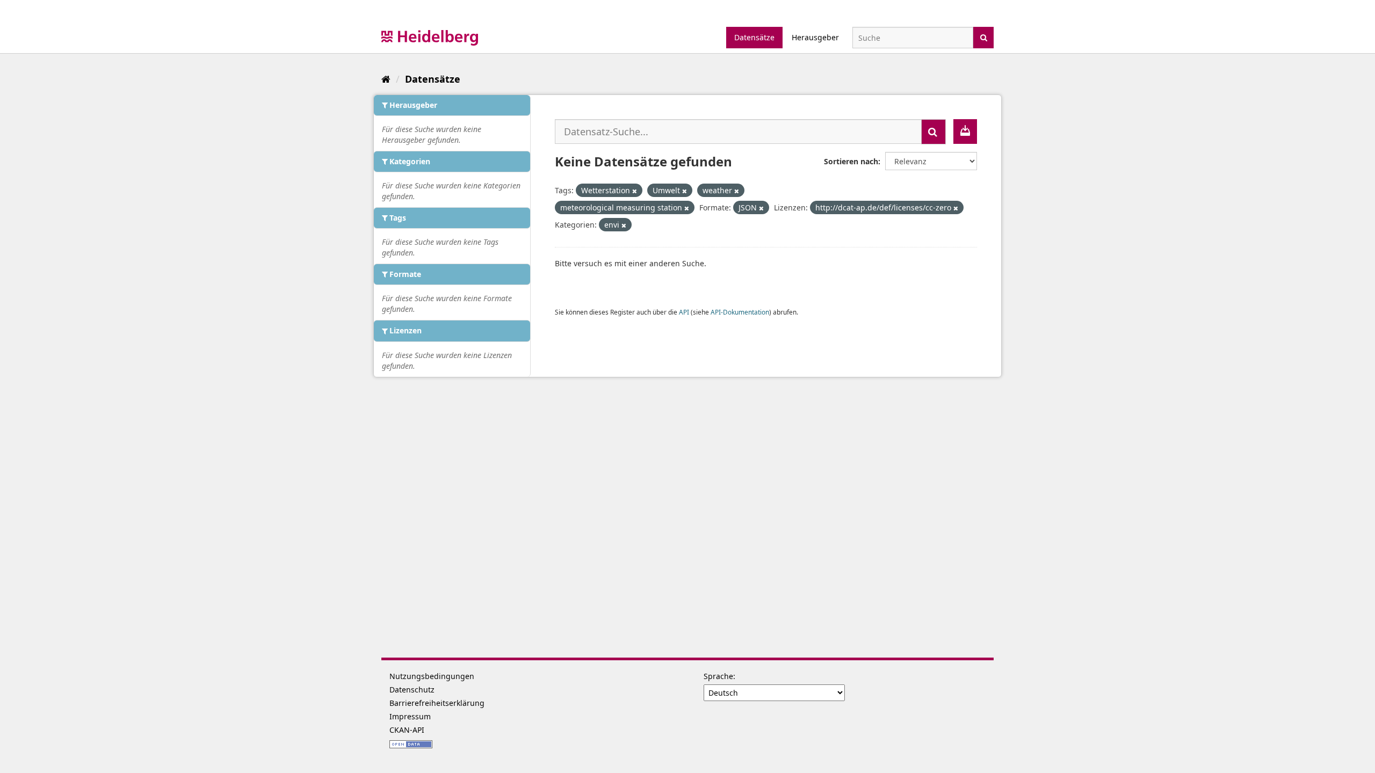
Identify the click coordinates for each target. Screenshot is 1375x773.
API (684, 312)
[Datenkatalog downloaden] (965, 131)
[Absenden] (983, 36)
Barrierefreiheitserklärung (436, 703)
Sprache (718, 676)
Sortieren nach (851, 161)
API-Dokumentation (740, 312)
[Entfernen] (634, 191)
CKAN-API (406, 730)
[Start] (385, 78)
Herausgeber (815, 37)
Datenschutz (412, 689)
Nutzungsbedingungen (431, 676)
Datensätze (754, 37)
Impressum (410, 716)
